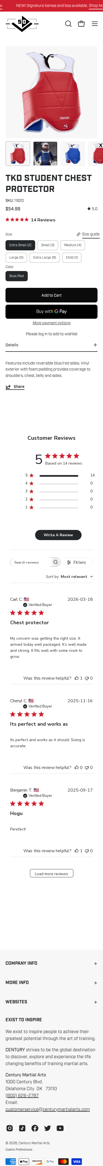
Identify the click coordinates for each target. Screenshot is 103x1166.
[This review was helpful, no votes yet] (77, 768)
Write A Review (58, 535)
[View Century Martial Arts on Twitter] (47, 1128)
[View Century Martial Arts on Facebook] (35, 1128)
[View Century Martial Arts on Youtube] (60, 1128)
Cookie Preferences (18, 1149)
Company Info (21, 963)
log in (43, 333)
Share (19, 386)
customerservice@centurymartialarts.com (47, 1109)
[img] (92, 209)
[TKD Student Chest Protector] (17, 153)
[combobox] (69, 576)
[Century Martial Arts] (21, 24)
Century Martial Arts (34, 1143)
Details (11, 344)
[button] (68, 24)
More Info (17, 983)
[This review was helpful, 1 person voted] (77, 678)
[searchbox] (30, 562)
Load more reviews (51, 873)
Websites (16, 1002)
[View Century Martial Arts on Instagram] (9, 1128)
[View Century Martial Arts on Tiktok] (22, 1128)
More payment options (52, 323)
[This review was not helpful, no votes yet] (87, 678)
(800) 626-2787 (22, 1095)
